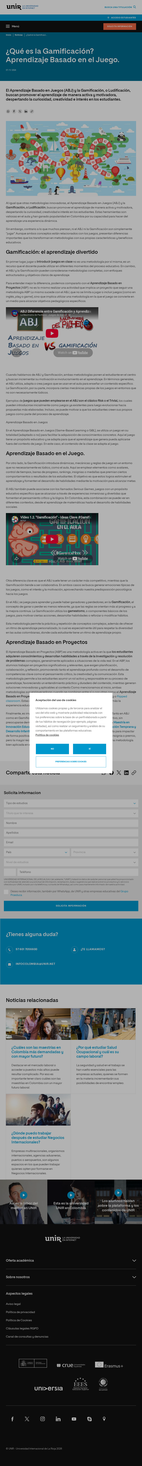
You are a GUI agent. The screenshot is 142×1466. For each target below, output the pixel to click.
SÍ (90, 749)
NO (52, 749)
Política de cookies (47, 735)
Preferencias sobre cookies (71, 762)
